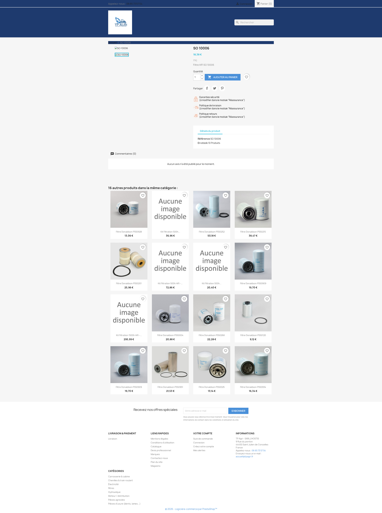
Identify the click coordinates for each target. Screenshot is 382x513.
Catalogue (156, 446)
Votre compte (202, 433)
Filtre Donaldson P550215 (253, 231)
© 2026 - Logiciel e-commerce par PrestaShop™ (191, 509)
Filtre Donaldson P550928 (129, 231)
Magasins (155, 465)
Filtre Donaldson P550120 (253, 335)
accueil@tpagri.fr (244, 456)
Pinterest (222, 88)
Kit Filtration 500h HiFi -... (170, 283)
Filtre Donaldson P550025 (212, 387)
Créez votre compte (203, 446)
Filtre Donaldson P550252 (212, 231)
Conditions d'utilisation (162, 442)
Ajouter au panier (222, 77)
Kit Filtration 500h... (170, 231)
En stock (203, 142)
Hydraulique (114, 492)
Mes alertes (199, 450)
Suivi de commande (203, 438)
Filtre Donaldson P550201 (129, 283)
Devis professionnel (161, 450)
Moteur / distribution (119, 495)
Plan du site (156, 462)
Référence (204, 138)
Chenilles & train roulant (120, 480)
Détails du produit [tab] (210, 131)
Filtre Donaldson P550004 (170, 335)
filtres (111, 488)
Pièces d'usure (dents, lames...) (124, 503)
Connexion (199, 442)
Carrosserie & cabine (119, 476)
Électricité (113, 484)
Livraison (112, 438)
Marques (155, 454)
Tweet (215, 88)
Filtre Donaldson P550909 (253, 283)
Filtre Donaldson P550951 (170, 387)
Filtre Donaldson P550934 (253, 387)
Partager (207, 88)
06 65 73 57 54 (134, 3)
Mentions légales (159, 438)
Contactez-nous (159, 458)
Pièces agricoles (116, 499)
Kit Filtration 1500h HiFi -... (129, 335)
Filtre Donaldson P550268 (212, 335)
